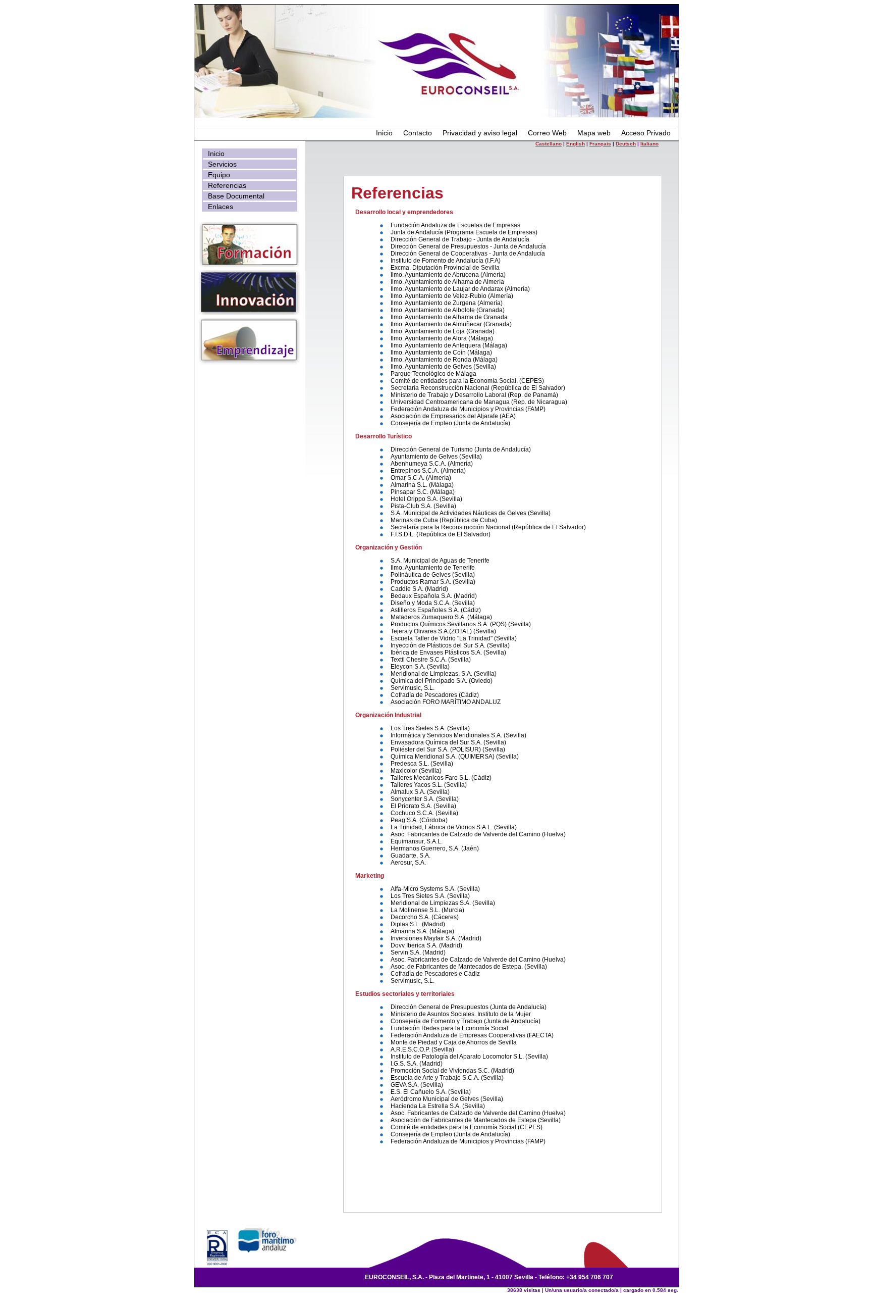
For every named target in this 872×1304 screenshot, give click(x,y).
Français (600, 143)
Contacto (417, 133)
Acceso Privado (646, 133)
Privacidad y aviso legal (480, 133)
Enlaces (220, 207)
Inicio (384, 133)
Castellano (548, 143)
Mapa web (594, 133)
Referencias (227, 185)
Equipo (219, 175)
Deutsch (626, 143)
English (575, 143)
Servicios (222, 164)
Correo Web (547, 133)
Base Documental (236, 196)
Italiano (649, 143)
